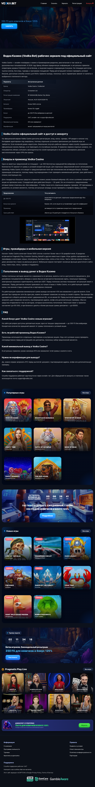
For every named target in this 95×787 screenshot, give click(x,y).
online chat (18, 769)
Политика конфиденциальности (80, 752)
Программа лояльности (12, 749)
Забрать (9, 26)
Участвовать (12, 657)
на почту (28, 769)
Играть (84, 725)
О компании (8, 746)
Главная (44, 3)
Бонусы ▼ (90, 3)
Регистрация (77, 3)
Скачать (54, 3)
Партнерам (73, 755)
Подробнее (47, 516)
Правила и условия (76, 746)
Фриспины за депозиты (11, 755)
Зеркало (65, 3)
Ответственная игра (76, 749)
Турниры (7, 752)
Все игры (86, 393)
